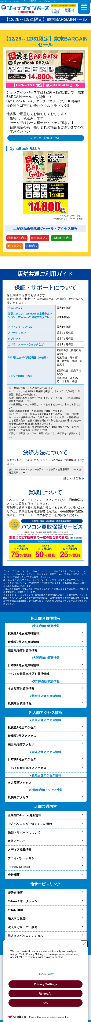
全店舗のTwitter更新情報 (24, 815)
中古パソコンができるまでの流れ (30, 823)
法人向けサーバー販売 (22, 927)
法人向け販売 (17, 918)
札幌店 (30, 246)
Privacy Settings (19, 866)
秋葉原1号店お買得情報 (23, 633)
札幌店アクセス (18, 797)
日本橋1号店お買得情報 (23, 665)
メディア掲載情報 (20, 849)
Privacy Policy (45, 974)
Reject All (45, 993)
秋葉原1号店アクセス (22, 727)
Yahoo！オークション (23, 901)
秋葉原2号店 (15, 238)
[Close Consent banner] (84, 943)
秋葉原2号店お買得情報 (23, 642)
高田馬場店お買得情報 (22, 650)
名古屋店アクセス (20, 782)
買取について (17, 841)
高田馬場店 (38, 238)
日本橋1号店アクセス (22, 759)
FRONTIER (15, 909)
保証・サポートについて (24, 832)
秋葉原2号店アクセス (22, 735)
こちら (79, 478)
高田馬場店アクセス (21, 744)
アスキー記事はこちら (47, 138)
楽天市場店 (15, 892)
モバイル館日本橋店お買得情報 (28, 673)
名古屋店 (13, 246)
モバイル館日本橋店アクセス (27, 768)
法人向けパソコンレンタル (25, 935)
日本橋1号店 (60, 238)
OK (45, 1002)
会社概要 (14, 874)
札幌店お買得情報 (20, 703)
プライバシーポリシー (22, 858)
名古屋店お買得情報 (21, 688)
